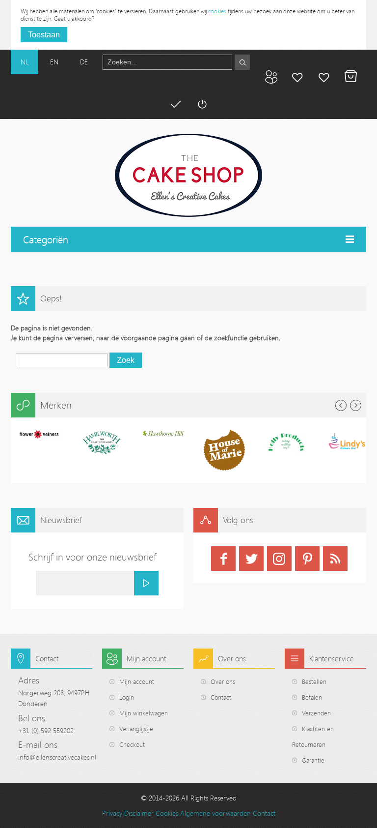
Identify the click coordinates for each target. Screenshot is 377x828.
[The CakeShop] (188, 175)
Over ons (223, 681)
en (54, 61)
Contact (221, 697)
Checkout (132, 744)
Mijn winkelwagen (350, 76)
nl (24, 61)
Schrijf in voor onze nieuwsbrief (92, 556)
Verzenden (316, 713)
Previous (341, 405)
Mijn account (297, 76)
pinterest (307, 558)
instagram (279, 558)
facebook (223, 558)
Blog (271, 76)
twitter (251, 558)
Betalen (175, 104)
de (84, 61)
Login (126, 697)
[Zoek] (242, 62)
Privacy (112, 813)
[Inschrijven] (146, 583)
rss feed (335, 558)
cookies (217, 11)
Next (355, 405)
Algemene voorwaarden (215, 813)
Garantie (313, 760)
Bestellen (314, 681)
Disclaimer (139, 813)
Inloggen (201, 104)
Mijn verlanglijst (324, 76)
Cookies (167, 813)
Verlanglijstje (136, 728)
